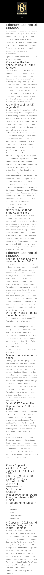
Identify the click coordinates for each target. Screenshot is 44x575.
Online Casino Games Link (16, 204)
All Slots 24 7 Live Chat (14, 250)
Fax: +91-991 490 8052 (20, 476)
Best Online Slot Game (14, 207)
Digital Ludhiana (16, 527)
